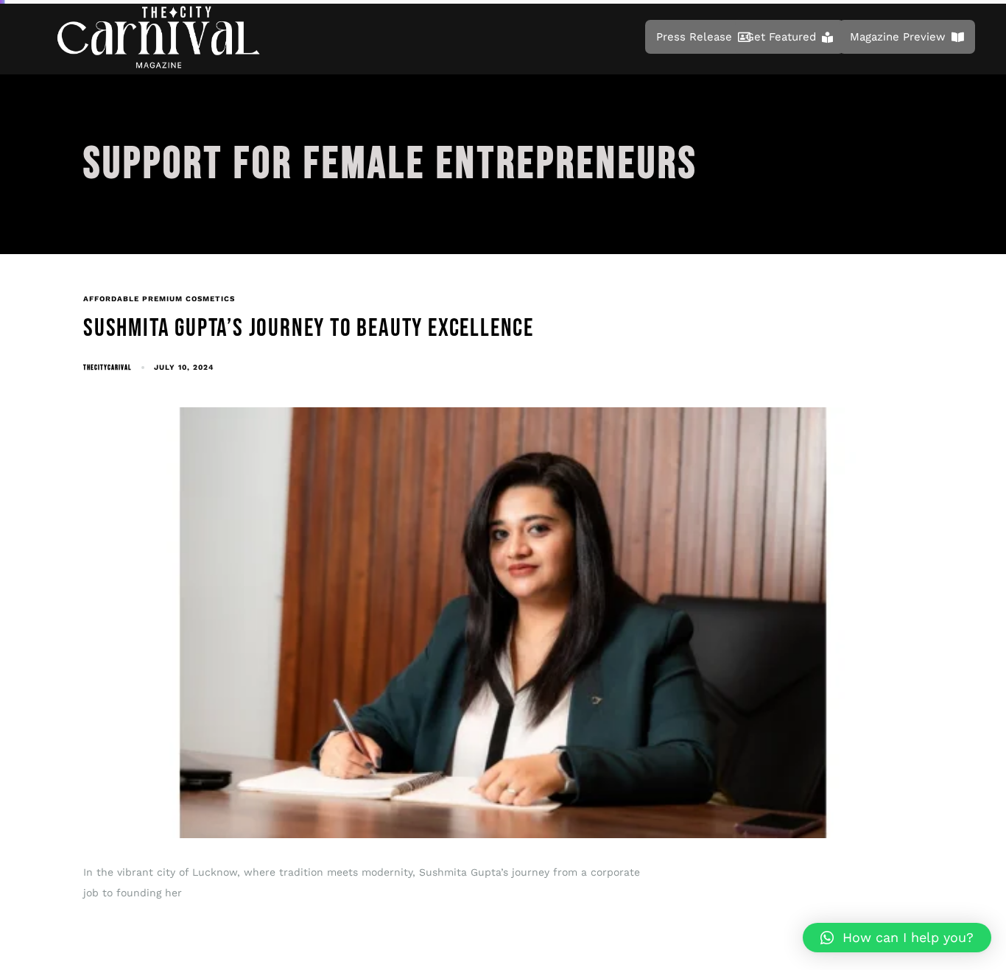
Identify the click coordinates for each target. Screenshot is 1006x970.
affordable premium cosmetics (159, 299)
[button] (897, 937)
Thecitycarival (107, 367)
